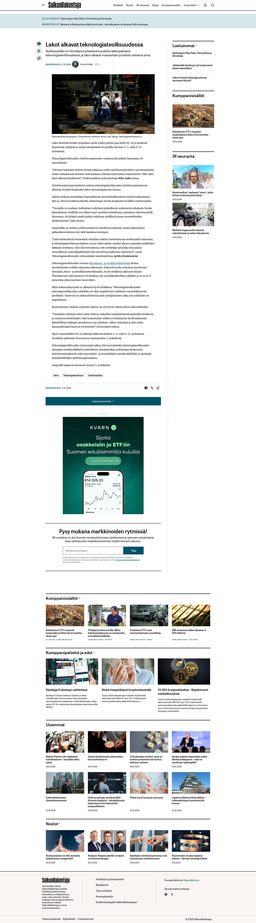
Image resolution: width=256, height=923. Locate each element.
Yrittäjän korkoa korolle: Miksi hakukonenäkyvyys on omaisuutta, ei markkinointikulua (106, 633)
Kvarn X (149, 639)
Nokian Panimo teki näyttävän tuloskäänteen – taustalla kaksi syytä (62, 759)
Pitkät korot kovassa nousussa (146, 797)
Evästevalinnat (85, 919)
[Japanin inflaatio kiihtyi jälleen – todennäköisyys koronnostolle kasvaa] (191, 783)
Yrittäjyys (108, 639)
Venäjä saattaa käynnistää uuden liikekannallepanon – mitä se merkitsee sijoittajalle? (189, 759)
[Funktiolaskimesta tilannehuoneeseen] (65, 783)
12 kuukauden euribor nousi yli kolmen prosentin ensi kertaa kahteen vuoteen (146, 759)
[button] (43, 5)
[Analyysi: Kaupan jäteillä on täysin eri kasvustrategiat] (107, 841)
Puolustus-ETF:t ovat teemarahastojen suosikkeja (145, 631)
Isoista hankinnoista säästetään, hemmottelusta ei (105, 758)
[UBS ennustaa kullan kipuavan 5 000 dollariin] (191, 615)
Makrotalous (53, 64)
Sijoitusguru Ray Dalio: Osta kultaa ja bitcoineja (86, 18)
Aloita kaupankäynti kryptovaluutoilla (126, 689)
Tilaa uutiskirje (104, 890)
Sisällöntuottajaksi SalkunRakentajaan (116, 902)
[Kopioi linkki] (39, 58)
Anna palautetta (104, 896)
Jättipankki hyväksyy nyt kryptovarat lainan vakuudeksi (192, 66)
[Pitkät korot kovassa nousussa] (149, 783)
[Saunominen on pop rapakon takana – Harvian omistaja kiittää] (191, 841)
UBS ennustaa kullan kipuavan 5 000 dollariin (189, 631)
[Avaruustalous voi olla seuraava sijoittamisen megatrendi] (65, 841)
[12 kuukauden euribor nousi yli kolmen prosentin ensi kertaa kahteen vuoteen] (149, 742)
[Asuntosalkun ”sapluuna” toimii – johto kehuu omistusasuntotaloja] (193, 177)
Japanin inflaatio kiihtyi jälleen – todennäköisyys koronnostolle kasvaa (189, 800)
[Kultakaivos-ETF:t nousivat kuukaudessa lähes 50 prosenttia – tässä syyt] (193, 116)
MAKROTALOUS (50, 24)
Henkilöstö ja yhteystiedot (110, 879)
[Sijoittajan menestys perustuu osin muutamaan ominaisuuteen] (149, 841)
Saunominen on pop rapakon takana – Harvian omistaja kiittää (189, 857)
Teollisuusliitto (95, 375)
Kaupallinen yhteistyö (64, 639)
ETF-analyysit (50, 639)
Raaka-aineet (193, 639)
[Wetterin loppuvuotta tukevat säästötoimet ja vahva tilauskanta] (193, 214)
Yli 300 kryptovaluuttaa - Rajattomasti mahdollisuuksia (183, 691)
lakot (56, 375)
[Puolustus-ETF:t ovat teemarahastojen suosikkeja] (149, 615)
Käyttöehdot (69, 919)
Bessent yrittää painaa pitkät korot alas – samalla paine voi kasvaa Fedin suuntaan (104, 24)
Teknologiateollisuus (73, 375)
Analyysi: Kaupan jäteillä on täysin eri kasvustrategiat (106, 857)
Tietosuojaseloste (51, 919)
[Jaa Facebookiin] (39, 43)
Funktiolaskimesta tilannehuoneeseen (56, 799)
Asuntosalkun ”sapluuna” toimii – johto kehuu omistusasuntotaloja (192, 194)
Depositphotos (191, 880)
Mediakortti (102, 885)
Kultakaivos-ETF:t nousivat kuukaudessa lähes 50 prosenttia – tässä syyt (191, 134)
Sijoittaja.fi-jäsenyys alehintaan (66, 689)
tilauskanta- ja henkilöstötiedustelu (109, 263)
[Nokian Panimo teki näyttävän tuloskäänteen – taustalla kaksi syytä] (65, 742)
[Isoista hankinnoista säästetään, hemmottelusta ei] (107, 742)
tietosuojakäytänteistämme (128, 559)
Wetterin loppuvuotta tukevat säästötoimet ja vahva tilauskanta (190, 231)
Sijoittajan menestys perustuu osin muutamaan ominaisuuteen (148, 857)
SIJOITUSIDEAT (50, 18)
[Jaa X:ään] (39, 51)
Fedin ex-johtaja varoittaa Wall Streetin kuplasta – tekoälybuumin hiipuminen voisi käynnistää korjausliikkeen (106, 802)
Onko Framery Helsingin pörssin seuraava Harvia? (189, 79)
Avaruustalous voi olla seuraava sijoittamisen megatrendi (63, 857)
